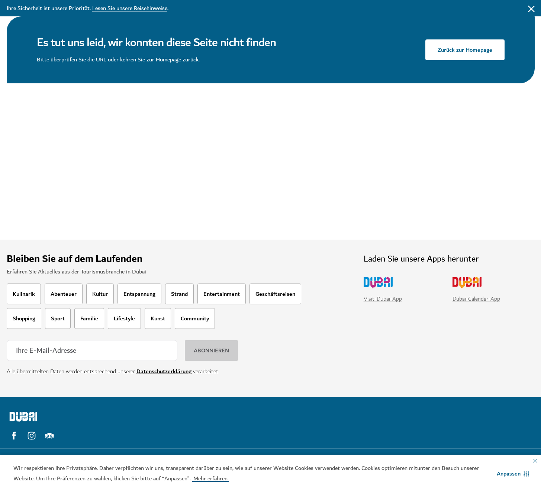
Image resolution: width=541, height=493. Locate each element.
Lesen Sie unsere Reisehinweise (129, 8)
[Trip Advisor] (49, 435)
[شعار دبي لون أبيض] (71, 417)
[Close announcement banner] (531, 8)
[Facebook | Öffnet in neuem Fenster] (13, 435)
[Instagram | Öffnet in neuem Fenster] (31, 435)
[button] (513, 474)
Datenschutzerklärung (163, 371)
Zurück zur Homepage (465, 50)
